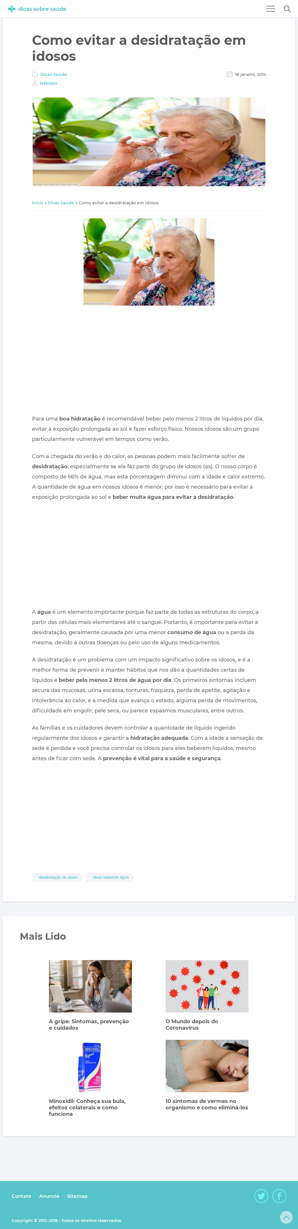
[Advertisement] (149, 361)
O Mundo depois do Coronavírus (192, 1024)
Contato (21, 1196)
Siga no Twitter (261, 1196)
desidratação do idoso (58, 877)
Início (37, 202)
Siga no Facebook (279, 1196)
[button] (287, 8)
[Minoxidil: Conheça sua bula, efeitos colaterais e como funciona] (90, 1067)
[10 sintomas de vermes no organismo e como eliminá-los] (207, 1067)
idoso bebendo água (111, 877)
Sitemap (77, 1196)
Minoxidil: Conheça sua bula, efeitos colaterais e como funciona (87, 1107)
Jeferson (48, 83)
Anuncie (49, 1196)
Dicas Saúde (53, 74)
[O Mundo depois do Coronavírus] (207, 987)
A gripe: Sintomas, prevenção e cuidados (89, 1024)
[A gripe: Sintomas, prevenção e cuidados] (90, 987)
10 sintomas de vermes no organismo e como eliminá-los (207, 1104)
